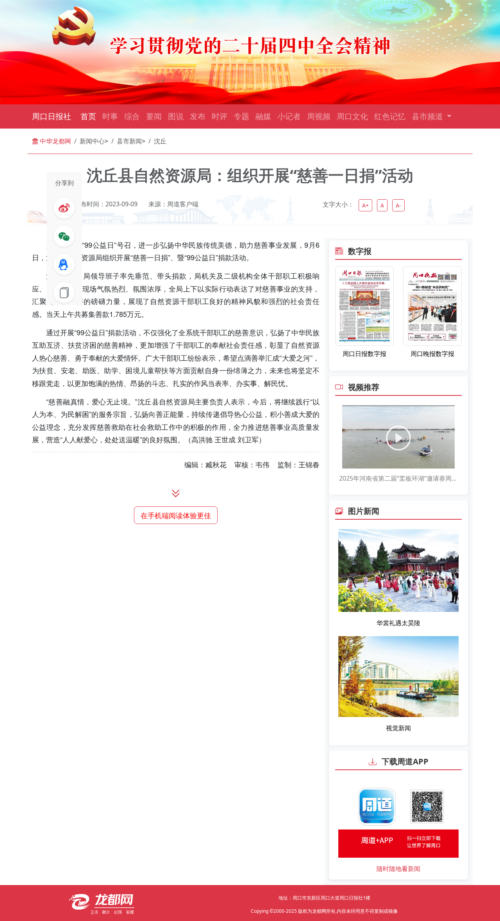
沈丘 (160, 141)
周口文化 (352, 116)
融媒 (263, 116)
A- (398, 205)
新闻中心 (92, 141)
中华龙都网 (54, 141)
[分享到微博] (64, 208)
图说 (176, 116)
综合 (132, 116)
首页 (88, 116)
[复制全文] (64, 292)
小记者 (289, 116)
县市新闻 (129, 141)
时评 (219, 116)
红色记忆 (389, 116)
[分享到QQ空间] (64, 264)
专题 (241, 116)
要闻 (154, 116)
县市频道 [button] (428, 116)
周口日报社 (51, 116)
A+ (365, 205)
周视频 (318, 116)
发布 (197, 116)
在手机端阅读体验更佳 (176, 515)
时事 (110, 116)
